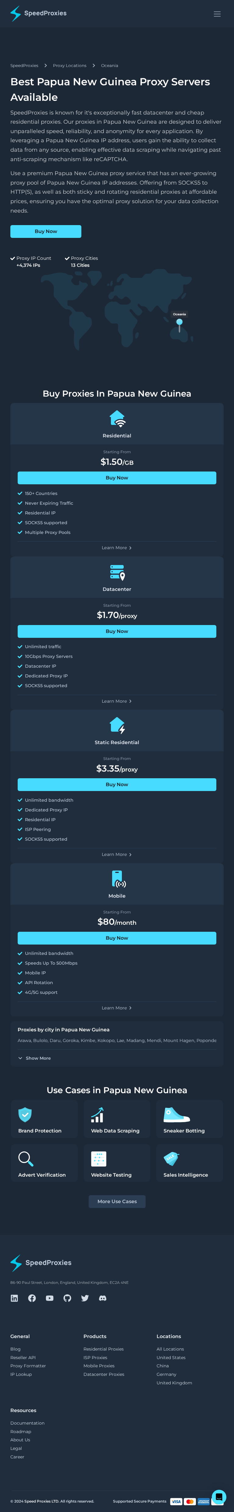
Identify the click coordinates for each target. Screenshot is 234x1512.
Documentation (27, 1423)
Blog (15, 1349)
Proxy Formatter (28, 1366)
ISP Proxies (95, 1357)
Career (17, 1457)
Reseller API (23, 1357)
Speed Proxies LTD (41, 1501)
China (163, 1366)
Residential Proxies (103, 1349)
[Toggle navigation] (217, 13)
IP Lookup (21, 1374)
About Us (20, 1440)
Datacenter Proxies (103, 1374)
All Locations (170, 1349)
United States (171, 1357)
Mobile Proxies (99, 1366)
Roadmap (20, 1431)
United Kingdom (174, 1383)
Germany (166, 1374)
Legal (16, 1448)
